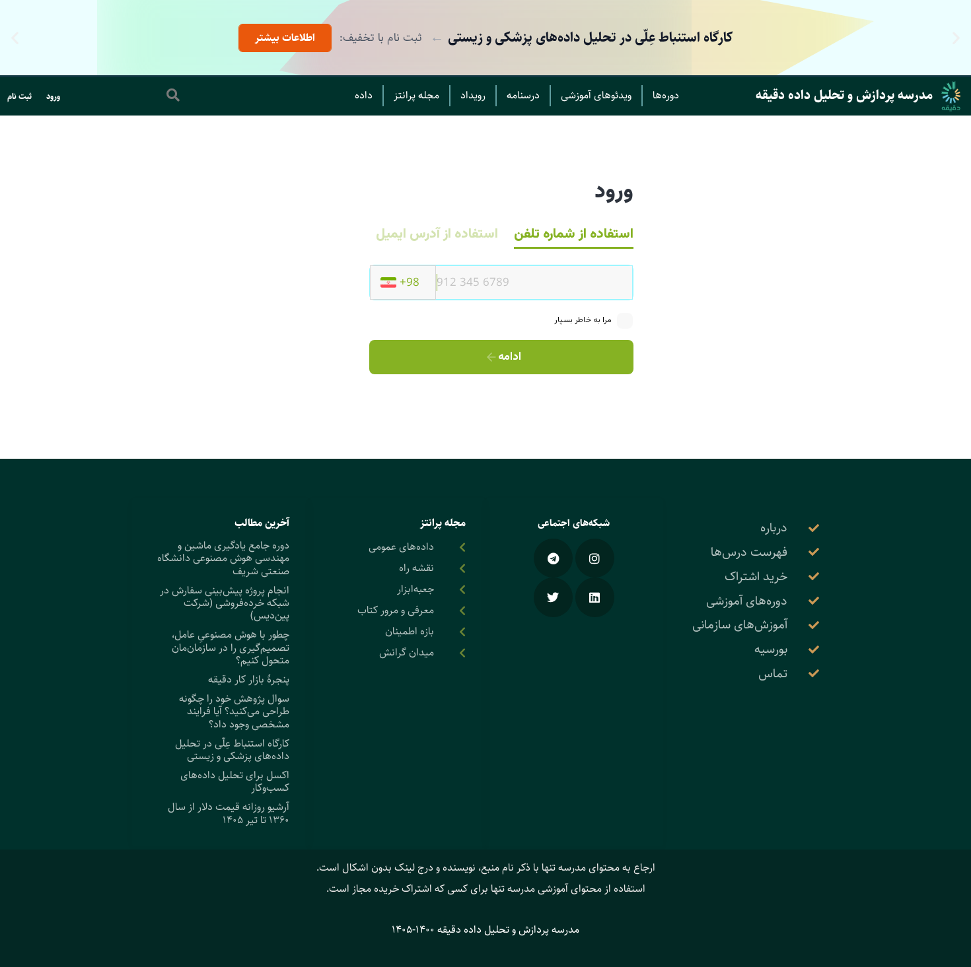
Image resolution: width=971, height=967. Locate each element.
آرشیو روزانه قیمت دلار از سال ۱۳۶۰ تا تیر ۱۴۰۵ (228, 813)
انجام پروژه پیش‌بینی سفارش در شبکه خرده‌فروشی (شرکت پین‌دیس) (224, 603)
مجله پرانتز (416, 95)
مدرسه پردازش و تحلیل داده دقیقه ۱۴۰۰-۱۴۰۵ (485, 929)
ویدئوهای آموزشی (596, 95)
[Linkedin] (594, 597)
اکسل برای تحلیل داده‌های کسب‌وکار (234, 781)
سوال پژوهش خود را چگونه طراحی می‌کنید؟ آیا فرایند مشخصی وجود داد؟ (234, 711)
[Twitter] (553, 597)
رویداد (473, 95)
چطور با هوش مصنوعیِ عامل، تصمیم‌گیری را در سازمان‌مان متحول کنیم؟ (230, 647)
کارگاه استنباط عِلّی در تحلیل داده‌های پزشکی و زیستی (232, 749)
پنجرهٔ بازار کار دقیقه (248, 679)
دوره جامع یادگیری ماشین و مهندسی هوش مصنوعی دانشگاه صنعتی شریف (223, 558)
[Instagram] (594, 558)
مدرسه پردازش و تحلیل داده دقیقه (844, 95)
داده (364, 95)
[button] (956, 38)
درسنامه (523, 95)
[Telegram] (553, 558)
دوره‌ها (666, 95)
